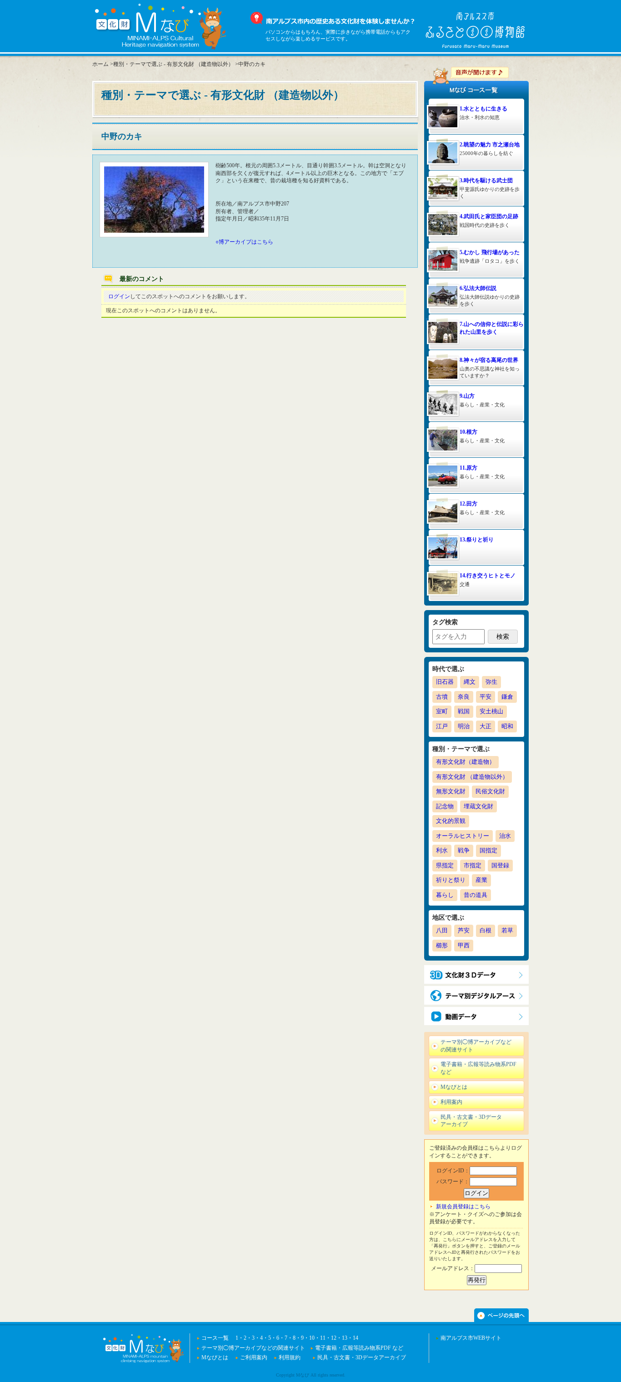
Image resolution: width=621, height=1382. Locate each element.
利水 (442, 850)
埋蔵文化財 (478, 806)
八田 (442, 930)
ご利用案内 (253, 1357)
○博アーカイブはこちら (244, 242)
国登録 (500, 865)
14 (355, 1338)
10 (312, 1338)
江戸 (442, 726)
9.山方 (467, 396)
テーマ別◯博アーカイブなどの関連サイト (476, 1046)
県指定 (445, 865)
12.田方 (468, 504)
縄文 (470, 681)
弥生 (491, 681)
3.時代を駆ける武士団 (486, 180)
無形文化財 (451, 791)
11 (323, 1338)
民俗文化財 (490, 791)
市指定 (472, 865)
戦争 (464, 850)
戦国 (464, 711)
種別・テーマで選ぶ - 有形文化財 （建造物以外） (173, 64)
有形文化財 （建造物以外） (472, 776)
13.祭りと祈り (477, 539)
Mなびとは (454, 1087)
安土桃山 (491, 711)
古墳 (442, 696)
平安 (485, 696)
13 (344, 1338)
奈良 (464, 696)
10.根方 (468, 432)
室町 (442, 711)
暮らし (445, 894)
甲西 (464, 945)
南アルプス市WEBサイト (471, 1338)
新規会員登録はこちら (463, 1206)
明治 (464, 726)
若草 (507, 930)
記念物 (445, 806)
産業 (481, 879)
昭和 (507, 726)
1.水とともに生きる (483, 108)
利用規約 (289, 1357)
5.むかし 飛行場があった (490, 252)
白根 (485, 930)
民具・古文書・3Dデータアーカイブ (471, 1121)
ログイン (119, 296)
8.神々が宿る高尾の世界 (489, 360)
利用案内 (451, 1102)
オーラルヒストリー (462, 835)
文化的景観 (451, 820)
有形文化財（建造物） (465, 761)
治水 (505, 835)
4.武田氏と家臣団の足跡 (489, 216)
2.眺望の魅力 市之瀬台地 (490, 144)
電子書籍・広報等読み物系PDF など (478, 1068)
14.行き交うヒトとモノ (488, 575)
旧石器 (445, 681)
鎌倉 (507, 696)
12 (333, 1338)
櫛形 (442, 945)
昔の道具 (475, 894)
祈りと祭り (451, 879)
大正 (485, 726)
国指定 (488, 850)
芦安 (464, 930)
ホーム (100, 64)
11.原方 (468, 468)
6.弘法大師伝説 (478, 288)
